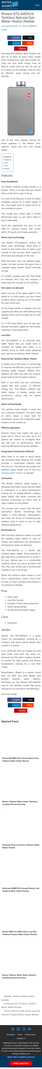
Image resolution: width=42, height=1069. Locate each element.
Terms (19, 1034)
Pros (6, 162)
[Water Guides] (10, 5)
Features (7, 160)
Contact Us (21, 1038)
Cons (6, 165)
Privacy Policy (30, 1034)
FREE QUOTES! (21, 1063)
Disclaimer (11, 1034)
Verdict (7, 168)
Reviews (8, 996)
